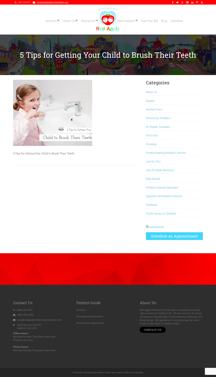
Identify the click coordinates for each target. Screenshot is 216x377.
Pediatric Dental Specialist (162, 187)
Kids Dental (153, 178)
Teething (151, 204)
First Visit (152, 135)
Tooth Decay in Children (161, 213)
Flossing (151, 144)
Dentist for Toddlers (158, 118)
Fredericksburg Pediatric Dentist (166, 152)
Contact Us (152, 329)
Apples (150, 100)
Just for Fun (153, 161)
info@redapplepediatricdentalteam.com (52, 2)
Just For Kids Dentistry (160, 170)
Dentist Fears (154, 109)
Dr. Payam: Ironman (158, 126)
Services (81, 309)
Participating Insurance (89, 316)
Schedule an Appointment (174, 236)
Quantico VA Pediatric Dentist (164, 196)
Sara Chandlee (137, 372)
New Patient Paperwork (89, 322)
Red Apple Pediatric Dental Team (108, 19)
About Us (151, 92)
